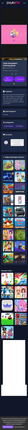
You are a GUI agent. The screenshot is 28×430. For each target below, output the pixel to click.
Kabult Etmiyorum (19, 427)
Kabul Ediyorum (7, 427)
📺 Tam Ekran (20, 79)
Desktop (19, 126)
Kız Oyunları (8, 126)
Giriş (24, 3)
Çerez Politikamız (20, 422)
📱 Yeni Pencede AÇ (7, 79)
